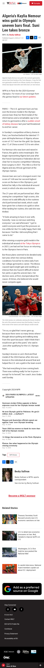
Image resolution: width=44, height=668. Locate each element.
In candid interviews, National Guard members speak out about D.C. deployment (29, 567)
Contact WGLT (9, 619)
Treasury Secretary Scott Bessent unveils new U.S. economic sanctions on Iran (29, 518)
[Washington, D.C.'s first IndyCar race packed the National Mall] (9, 552)
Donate (37, 3)
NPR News (13, 455)
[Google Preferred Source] (22, 589)
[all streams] (41, 665)
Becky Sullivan (15, 35)
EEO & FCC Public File (12, 624)
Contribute (8, 629)
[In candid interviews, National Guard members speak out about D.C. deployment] (9, 569)
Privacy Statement (11, 634)
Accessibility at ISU (11, 638)
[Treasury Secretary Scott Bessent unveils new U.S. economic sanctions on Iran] (9, 519)
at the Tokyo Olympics (30, 243)
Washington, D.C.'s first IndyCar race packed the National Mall (27, 551)
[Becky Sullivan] (7, 475)
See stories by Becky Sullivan (27, 483)
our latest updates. (28, 97)
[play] (3, 665)
